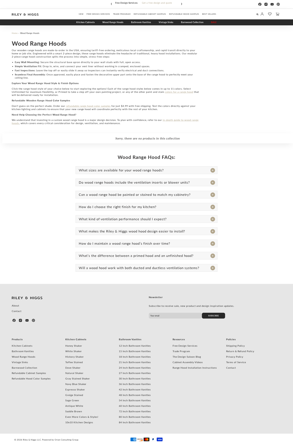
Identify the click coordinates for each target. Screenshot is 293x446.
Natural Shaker (74, 373)
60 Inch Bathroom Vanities (135, 405)
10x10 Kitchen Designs (79, 422)
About (15, 305)
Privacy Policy (234, 356)
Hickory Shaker (74, 356)
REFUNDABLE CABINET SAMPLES (150, 14)
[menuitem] (81, 14)
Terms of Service (236, 362)
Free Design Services (185, 345)
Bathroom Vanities (141, 22)
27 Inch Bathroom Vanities (135, 373)
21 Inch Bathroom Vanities (135, 362)
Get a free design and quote (157, 3)
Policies (231, 339)
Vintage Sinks (166, 22)
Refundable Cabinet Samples (29, 373)
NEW (81, 14)
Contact (17, 311)
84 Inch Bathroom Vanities (135, 422)
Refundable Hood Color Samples (31, 378)
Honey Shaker (73, 345)
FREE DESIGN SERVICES (98, 14)
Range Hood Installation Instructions (195, 367)
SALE (214, 22)
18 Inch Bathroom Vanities (135, 356)
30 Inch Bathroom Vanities (135, 378)
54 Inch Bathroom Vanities (135, 400)
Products (17, 339)
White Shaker (73, 351)
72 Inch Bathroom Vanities (135, 411)
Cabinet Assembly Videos (188, 362)
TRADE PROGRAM (122, 14)
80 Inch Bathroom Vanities (135, 416)
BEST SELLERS (209, 14)
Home (15, 33)
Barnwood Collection (192, 22)
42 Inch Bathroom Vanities (135, 389)
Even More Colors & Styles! (81, 416)
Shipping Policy (235, 345)
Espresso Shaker (75, 389)
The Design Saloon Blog (187, 356)
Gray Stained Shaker (77, 378)
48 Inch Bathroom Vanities (135, 394)
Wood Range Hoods (112, 22)
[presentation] (111, 3)
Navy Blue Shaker (75, 384)
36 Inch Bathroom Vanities (135, 384)
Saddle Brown (73, 411)
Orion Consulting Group (66, 440)
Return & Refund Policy (240, 351)
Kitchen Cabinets (85, 22)
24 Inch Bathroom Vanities (135, 367)
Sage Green (72, 400)
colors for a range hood (179, 91)
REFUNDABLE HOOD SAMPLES (184, 14)
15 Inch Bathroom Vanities (135, 351)
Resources (179, 339)
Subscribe (213, 315)
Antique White (74, 405)
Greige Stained (74, 394)
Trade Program (181, 351)
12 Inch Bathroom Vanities (135, 345)
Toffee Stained (74, 362)
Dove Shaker (73, 367)
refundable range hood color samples (88, 105)
